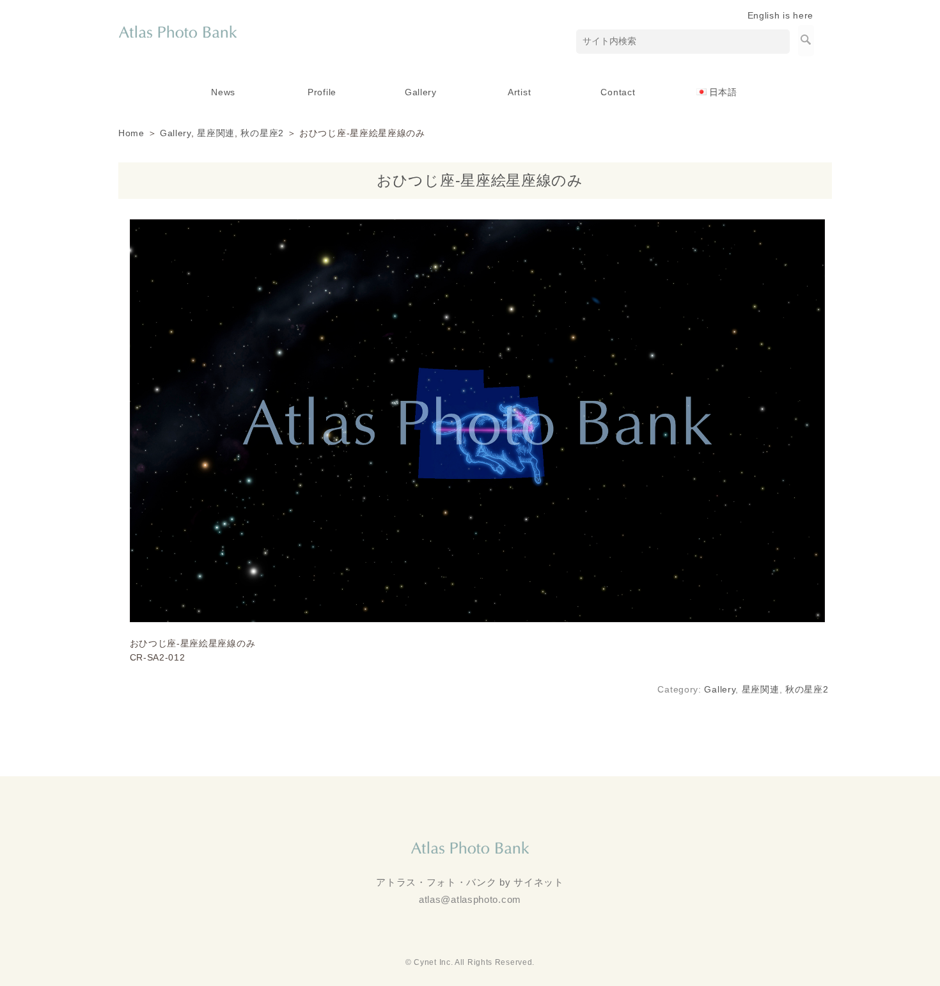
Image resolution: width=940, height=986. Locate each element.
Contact (617, 92)
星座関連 (216, 133)
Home (131, 133)
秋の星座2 (262, 133)
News (223, 92)
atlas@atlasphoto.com (470, 899)
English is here (781, 15)
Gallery (421, 92)
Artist (519, 92)
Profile (322, 92)
